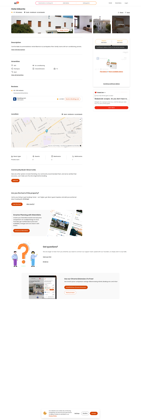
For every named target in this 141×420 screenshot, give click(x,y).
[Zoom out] (80, 121)
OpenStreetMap (75, 145)
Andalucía (33, 12)
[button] (110, 3)
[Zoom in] (80, 119)
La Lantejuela (41, 12)
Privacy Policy (53, 416)
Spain (27, 12)
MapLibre (50, 145)
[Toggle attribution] (80, 146)
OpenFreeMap (56, 145)
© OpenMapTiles (63, 145)
